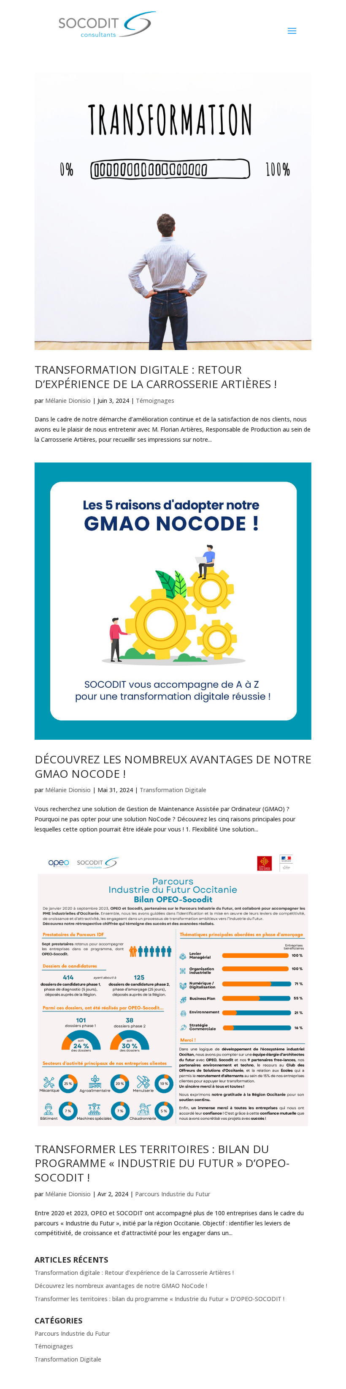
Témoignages (155, 400)
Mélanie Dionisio (68, 400)
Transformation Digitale (173, 790)
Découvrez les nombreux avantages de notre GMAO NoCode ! (173, 766)
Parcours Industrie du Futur (172, 1194)
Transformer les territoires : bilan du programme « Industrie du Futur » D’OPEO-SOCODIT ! (162, 1163)
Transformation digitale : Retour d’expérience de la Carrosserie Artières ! (156, 376)
